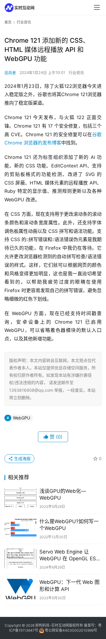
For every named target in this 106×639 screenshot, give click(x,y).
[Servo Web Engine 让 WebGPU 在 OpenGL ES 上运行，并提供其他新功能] (20, 559)
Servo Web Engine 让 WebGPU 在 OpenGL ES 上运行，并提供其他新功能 (69, 555)
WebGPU (21, 417)
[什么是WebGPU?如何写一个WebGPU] (20, 528)
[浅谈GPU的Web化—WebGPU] (20, 498)
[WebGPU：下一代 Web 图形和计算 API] (20, 589)
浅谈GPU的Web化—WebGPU (62, 494)
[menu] (97, 7)
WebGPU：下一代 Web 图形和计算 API (69, 585)
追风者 (10, 72)
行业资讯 (76, 72)
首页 (7, 22)
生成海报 (22, 458)
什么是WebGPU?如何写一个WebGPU (69, 524)
